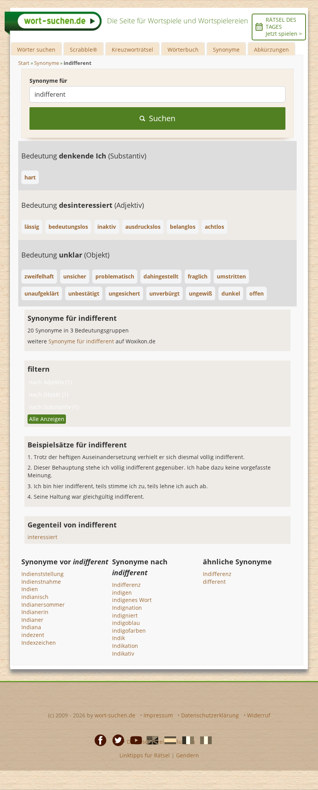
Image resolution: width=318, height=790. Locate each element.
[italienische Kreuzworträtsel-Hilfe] (203, 739)
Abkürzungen (271, 49)
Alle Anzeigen (46, 419)
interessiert (42, 537)
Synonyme (226, 49)
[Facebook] (98, 739)
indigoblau (126, 622)
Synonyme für (48, 80)
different (214, 581)
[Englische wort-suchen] (150, 739)
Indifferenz (126, 584)
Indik (118, 638)
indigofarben (129, 630)
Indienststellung (42, 574)
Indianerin (34, 612)
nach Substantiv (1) (54, 407)
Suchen (162, 118)
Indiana (31, 627)
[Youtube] (134, 739)
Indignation (127, 607)
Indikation (125, 645)
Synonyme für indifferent (82, 341)
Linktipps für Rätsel (144, 755)
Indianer (32, 619)
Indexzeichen (38, 642)
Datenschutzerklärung (210, 715)
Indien (29, 589)
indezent (32, 635)
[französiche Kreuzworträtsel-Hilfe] (186, 739)
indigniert (125, 615)
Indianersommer (43, 604)
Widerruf (258, 715)
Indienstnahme (41, 581)
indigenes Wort (132, 600)
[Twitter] (116, 739)
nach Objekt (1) (48, 394)
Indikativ (123, 653)
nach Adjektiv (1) (50, 382)
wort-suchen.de (115, 715)
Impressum (158, 715)
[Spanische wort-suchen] (168, 739)
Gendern (187, 755)
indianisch (34, 596)
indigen (122, 592)
